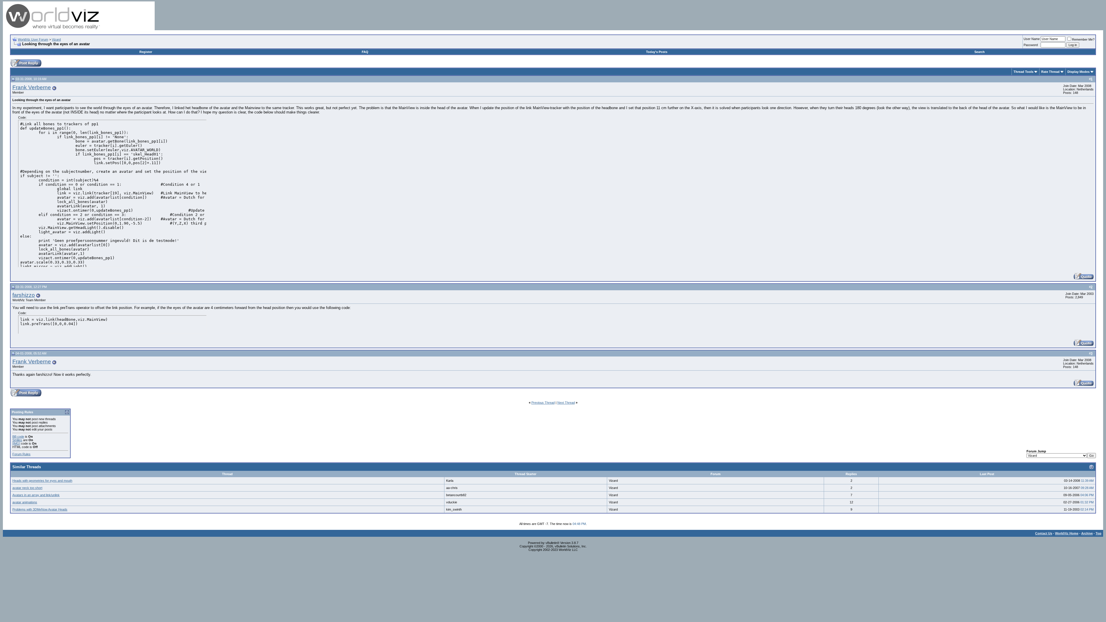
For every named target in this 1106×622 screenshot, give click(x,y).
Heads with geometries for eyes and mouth (42, 480)
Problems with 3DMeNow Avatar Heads (39, 509)
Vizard (56, 39)
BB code (18, 436)
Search (979, 52)
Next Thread (566, 402)
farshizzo (23, 295)
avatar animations (24, 502)
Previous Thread (543, 402)
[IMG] (16, 443)
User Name (1032, 39)
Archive (1087, 533)
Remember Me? (1083, 39)
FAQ (365, 52)
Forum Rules (21, 454)
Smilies (17, 440)
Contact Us (1043, 533)
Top (1098, 533)
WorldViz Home (1066, 533)
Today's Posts (656, 52)
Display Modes (1078, 71)
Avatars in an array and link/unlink (36, 495)
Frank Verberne (31, 87)
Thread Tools (1023, 71)
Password (1031, 45)
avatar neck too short (27, 488)
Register (145, 52)
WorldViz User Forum (33, 39)
